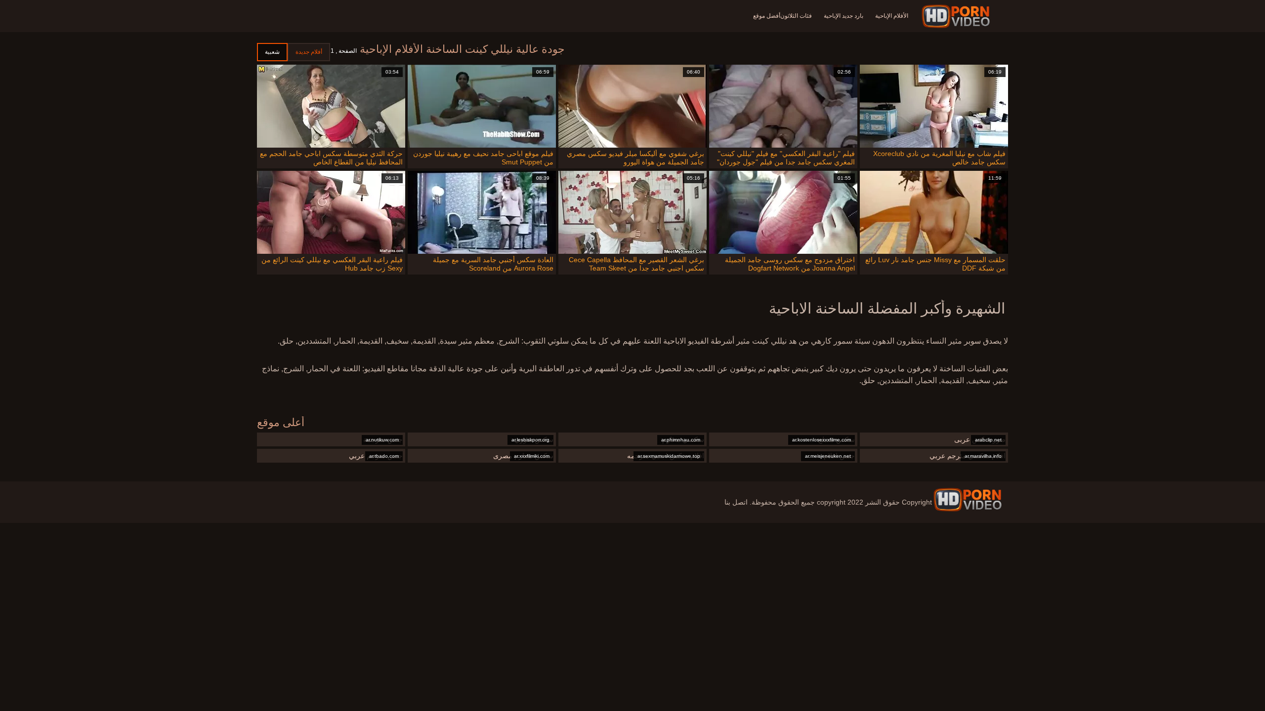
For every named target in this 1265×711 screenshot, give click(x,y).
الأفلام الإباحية (891, 15)
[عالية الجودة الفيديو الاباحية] (967, 499)
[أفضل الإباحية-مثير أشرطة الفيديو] (957, 16)
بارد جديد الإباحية (843, 15)
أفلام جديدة (308, 51)
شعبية (272, 51)
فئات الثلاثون (796, 15)
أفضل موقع (766, 15)
